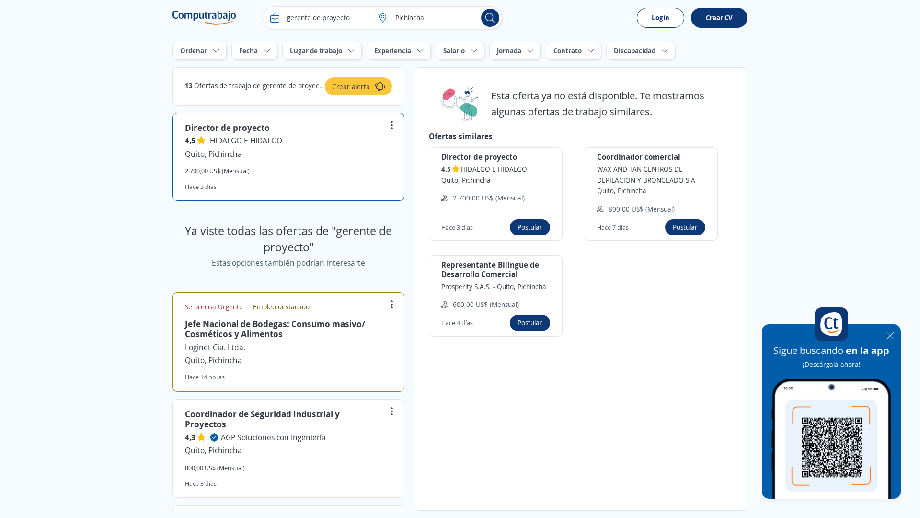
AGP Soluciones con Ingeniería (273, 437)
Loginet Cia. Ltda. (215, 347)
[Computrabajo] (204, 18)
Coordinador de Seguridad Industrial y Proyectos (262, 419)
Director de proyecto (227, 127)
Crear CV (719, 17)
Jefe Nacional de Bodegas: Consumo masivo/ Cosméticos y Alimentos (275, 329)
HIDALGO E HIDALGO (246, 140)
